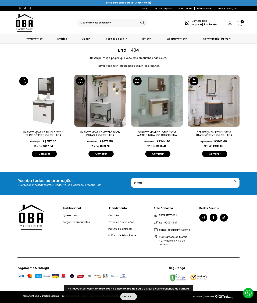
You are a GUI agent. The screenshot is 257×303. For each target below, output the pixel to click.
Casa (85, 38)
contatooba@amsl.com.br (175, 230)
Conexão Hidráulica (216, 38)
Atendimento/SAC (228, 8)
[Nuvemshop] (203, 297)
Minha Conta (185, 8)
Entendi (128, 296)
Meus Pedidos (204, 8)
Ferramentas (34, 38)
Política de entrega (120, 228)
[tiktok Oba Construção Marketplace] (30, 8)
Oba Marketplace (163, 8)
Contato (113, 215)
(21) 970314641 (168, 222)
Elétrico (62, 38)
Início (145, 8)
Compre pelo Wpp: (204, 22)
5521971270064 (168, 215)
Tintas (145, 38)
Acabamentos (176, 38)
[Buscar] (142, 23)
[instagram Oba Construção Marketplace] (20, 8)
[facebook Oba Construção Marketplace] (25, 8)
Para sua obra (115, 38)
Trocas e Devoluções (121, 222)
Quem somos (71, 215)
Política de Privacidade (122, 235)
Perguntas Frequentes (76, 222)
